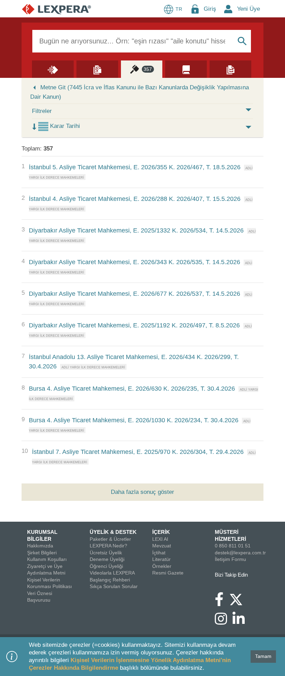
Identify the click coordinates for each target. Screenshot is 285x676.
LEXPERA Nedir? (108, 545)
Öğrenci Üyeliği (106, 566)
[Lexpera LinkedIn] (241, 622)
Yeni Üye (248, 9)
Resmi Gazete (168, 573)
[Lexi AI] (53, 69)
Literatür (161, 559)
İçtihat (158, 552)
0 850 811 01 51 (233, 545)
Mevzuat (161, 545)
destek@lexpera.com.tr (240, 552)
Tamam (263, 656)
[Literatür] (186, 69)
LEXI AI (160, 539)
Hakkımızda (40, 545)
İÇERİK (161, 532)
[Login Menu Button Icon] (195, 9)
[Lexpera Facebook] (222, 602)
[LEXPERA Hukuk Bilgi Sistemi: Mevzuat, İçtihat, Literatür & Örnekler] (56, 9)
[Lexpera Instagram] (224, 622)
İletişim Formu (230, 559)
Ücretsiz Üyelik (106, 552)
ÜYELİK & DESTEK (113, 532)
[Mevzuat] (97, 69)
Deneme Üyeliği (107, 559)
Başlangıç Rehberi (110, 580)
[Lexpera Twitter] (239, 599)
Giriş (210, 9)
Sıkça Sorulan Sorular (114, 586)
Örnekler (161, 566)
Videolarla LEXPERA (112, 573)
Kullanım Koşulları (47, 559)
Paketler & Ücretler (110, 539)
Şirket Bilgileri (42, 552)
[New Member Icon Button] (228, 9)
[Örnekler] (230, 69)
